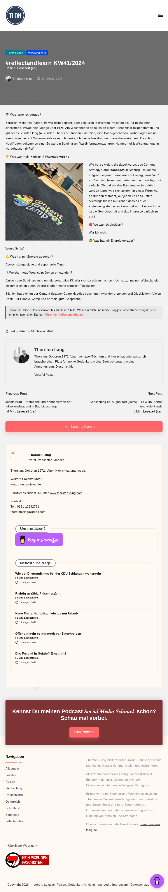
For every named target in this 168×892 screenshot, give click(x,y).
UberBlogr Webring (21, 845)
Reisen (10, 781)
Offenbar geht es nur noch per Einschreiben (48, 635)
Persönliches (15, 53)
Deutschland (14, 794)
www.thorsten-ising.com (66, 493)
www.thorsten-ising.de (25, 484)
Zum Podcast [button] (84, 732)
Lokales (10, 775)
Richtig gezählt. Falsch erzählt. (38, 595)
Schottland (12, 808)
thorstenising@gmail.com (28, 511)
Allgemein (12, 768)
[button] (43, 375)
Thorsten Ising (49, 349)
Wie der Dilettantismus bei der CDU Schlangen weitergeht (58, 575)
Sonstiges (12, 814)
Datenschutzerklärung (145, 884)
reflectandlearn (37, 53)
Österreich (12, 801)
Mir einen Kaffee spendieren (64, 314)
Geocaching (13, 788)
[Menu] (160, 15)
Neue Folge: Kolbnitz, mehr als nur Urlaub (46, 615)
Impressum (120, 884)
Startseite (11, 99)
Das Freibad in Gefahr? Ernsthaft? (40, 655)
